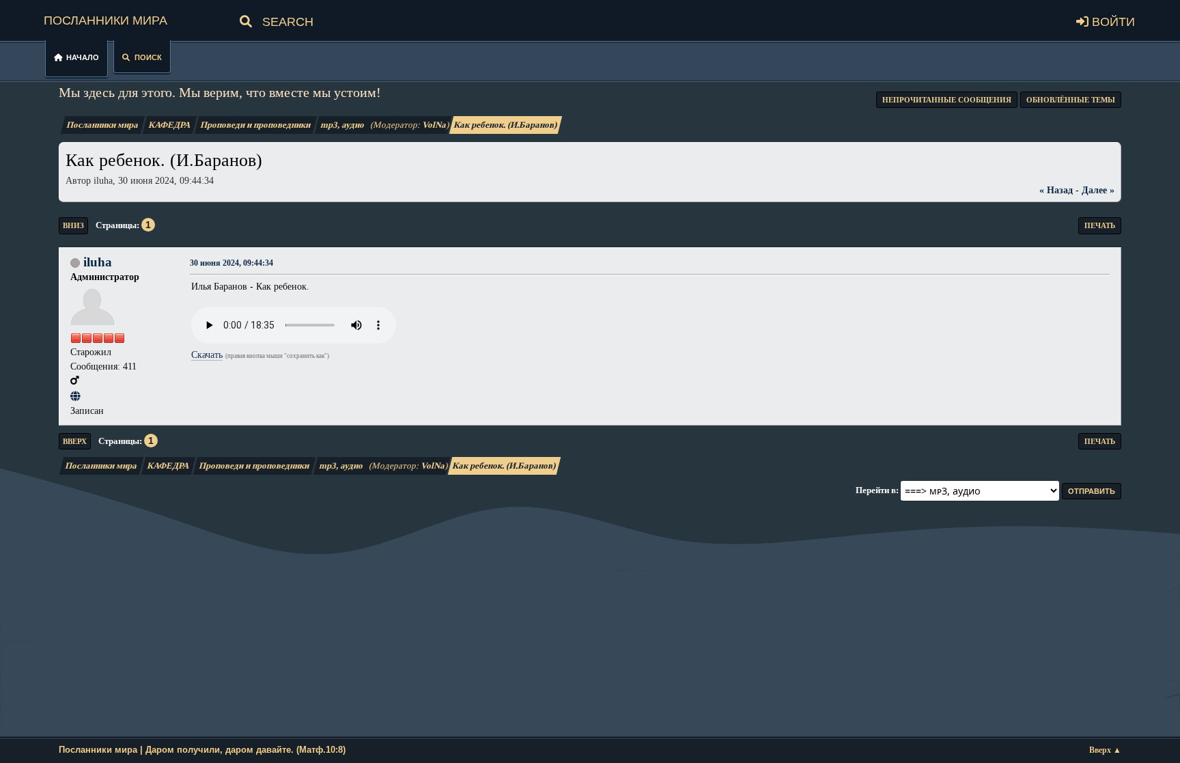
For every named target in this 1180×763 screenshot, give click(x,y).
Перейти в (876, 490)
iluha (97, 262)
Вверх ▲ (1105, 750)
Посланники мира (105, 18)
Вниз (73, 225)
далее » (1098, 189)
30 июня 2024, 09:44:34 (231, 263)
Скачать (207, 354)
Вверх (75, 441)
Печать (1099, 225)
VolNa (435, 125)
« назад (1056, 189)
